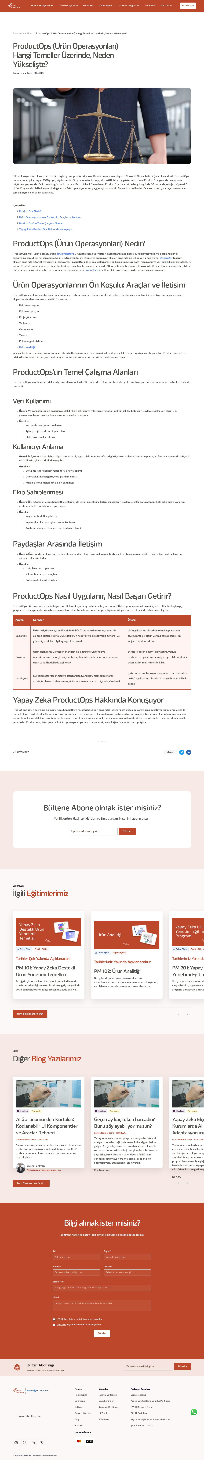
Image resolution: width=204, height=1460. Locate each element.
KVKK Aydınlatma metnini (70, 1319)
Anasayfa (18, 34)
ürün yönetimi (65, 254)
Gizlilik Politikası (139, 1413)
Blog (29, 34)
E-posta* (57, 1267)
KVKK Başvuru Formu (142, 1407)
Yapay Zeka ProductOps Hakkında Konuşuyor (46, 230)
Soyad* (107, 1251)
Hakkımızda (81, 1395)
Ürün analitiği (27, 347)
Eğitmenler (80, 1401)
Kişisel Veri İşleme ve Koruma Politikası (151, 1420)
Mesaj (56, 1297)
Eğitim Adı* (58, 1282)
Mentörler (88, 6)
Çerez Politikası (138, 1395)
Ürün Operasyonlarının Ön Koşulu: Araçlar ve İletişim (49, 218)
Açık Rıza (61, 1325)
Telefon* (108, 1267)
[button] (42, 6)
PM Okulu (103, 1420)
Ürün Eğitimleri (106, 1401)
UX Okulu (103, 1413)
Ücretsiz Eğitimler (68, 6)
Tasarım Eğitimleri (107, 1395)
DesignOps (166, 258)
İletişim (78, 1407)
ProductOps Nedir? (30, 212)
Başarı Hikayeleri (83, 1413)
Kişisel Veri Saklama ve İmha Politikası (150, 1401)
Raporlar (79, 1426)
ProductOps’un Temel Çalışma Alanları (41, 224)
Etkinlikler (150, 6)
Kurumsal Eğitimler (129, 6)
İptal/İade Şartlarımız (142, 1426)
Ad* (55, 1251)
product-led (91, 270)
